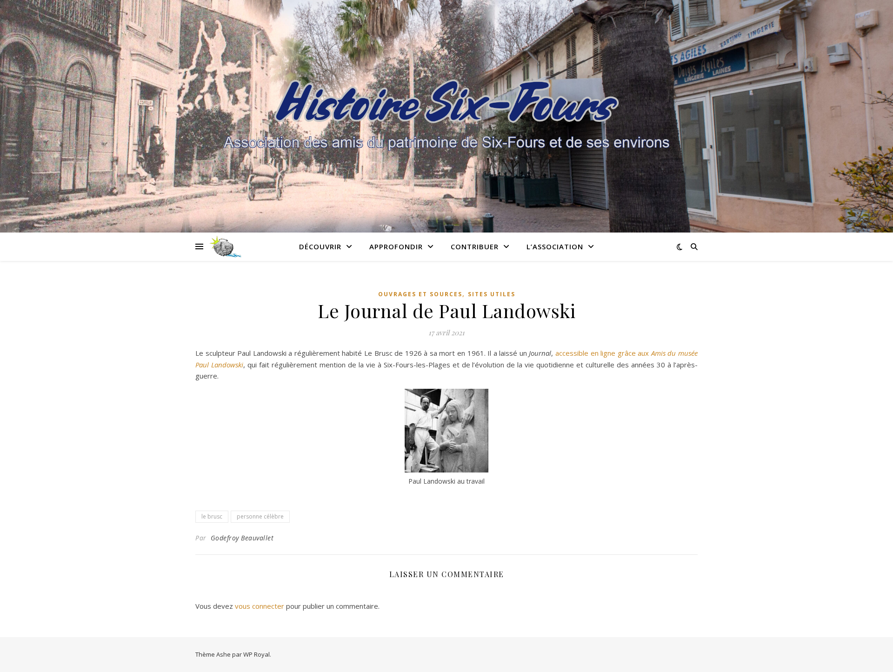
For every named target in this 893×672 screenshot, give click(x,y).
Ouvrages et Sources (420, 294)
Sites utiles (491, 294)
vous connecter (259, 606)
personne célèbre (260, 516)
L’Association (554, 246)
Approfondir (396, 246)
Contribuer (475, 246)
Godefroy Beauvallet (242, 537)
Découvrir (320, 246)
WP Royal (256, 654)
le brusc (211, 516)
